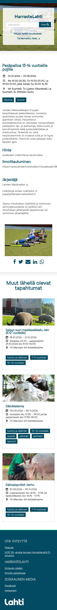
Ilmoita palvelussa (15, 572)
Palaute (9, 547)
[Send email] (28, 262)
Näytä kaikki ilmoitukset (28, 33)
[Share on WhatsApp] (42, 262)
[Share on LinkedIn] (35, 262)
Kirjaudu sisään (13, 568)
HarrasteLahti (28, 16)
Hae (44, 24)
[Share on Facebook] (14, 262)
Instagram (10, 590)
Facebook (10, 585)
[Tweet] (20, 262)
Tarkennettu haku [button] (27, 38)
